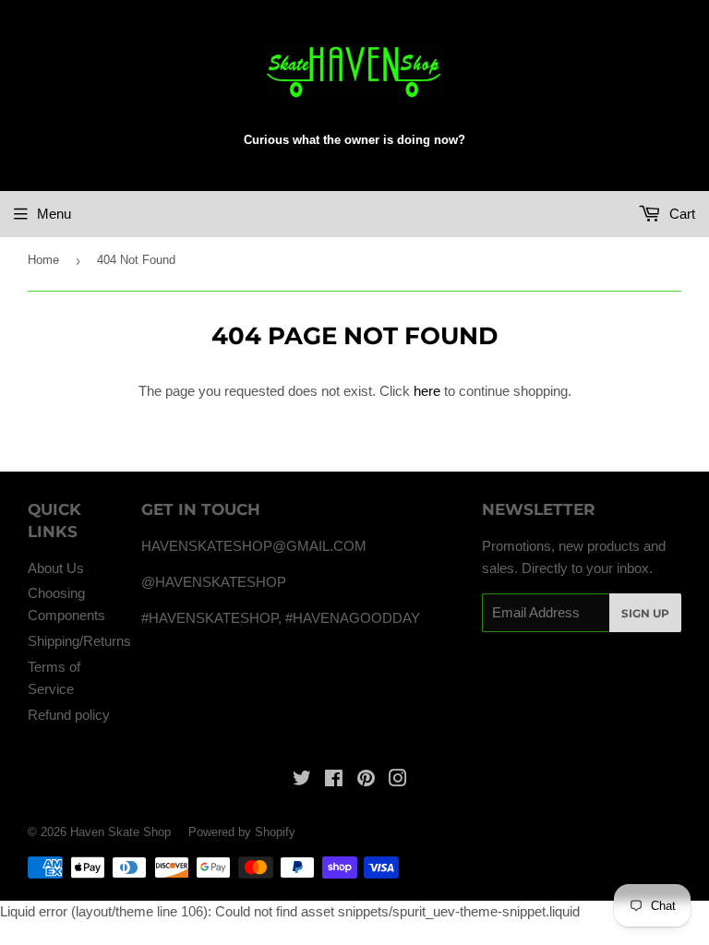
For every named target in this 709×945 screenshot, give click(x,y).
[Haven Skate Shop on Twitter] (302, 780)
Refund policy (69, 715)
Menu (54, 213)
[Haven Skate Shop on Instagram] (398, 780)
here (427, 391)
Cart (680, 213)
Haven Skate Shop (120, 832)
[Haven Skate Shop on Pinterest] (366, 780)
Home (43, 260)
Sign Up (645, 613)
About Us (56, 568)
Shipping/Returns (79, 641)
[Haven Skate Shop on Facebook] (333, 780)
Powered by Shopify (241, 832)
